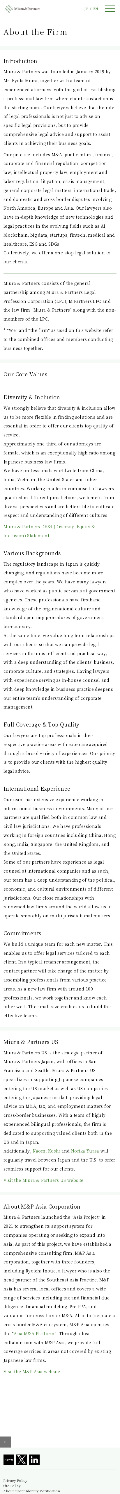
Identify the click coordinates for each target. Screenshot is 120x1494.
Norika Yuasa (85, 1151)
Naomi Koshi (46, 1151)
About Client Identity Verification (31, 1491)
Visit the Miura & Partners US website (43, 1180)
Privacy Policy (15, 1480)
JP (86, 8)
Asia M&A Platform (34, 1333)
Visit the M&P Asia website (31, 1371)
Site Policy (12, 1485)
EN (95, 8)
